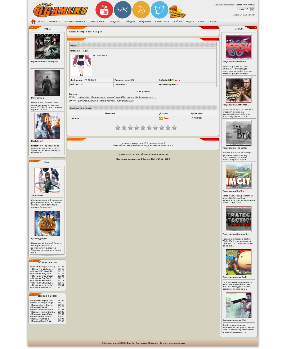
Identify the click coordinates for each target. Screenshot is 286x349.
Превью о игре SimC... (43, 312)
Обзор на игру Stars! (42, 276)
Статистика (142, 343)
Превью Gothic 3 (40, 319)
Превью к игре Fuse (41, 314)
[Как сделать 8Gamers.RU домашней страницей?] (33, 22)
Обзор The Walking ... (42, 269)
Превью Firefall (39, 307)
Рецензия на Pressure (234, 61)
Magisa (98, 32)
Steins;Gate (37, 195)
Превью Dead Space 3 (43, 309)
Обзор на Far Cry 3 (41, 278)
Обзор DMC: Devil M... (42, 271)
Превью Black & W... (42, 321)
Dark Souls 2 (37, 98)
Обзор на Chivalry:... (42, 283)
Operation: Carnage (245, 5)
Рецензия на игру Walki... (236, 320)
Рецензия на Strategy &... (236, 234)
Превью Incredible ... (42, 305)
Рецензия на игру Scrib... (236, 277)
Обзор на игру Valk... (42, 273)
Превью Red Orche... (42, 316)
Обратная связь (110, 343)
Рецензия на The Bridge (235, 148)
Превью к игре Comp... (43, 300)
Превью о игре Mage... (43, 303)
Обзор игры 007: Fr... (42, 287)
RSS (122, 343)
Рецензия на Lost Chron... (236, 105)
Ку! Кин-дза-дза (39, 238)
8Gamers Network (158, 154)
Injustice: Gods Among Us (44, 61)
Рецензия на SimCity (233, 191)
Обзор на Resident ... (42, 280)
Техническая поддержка (173, 343)
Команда (153, 343)
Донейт (130, 343)
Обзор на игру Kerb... (42, 285)
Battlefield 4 (37, 141)
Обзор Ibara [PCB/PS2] (43, 267)
